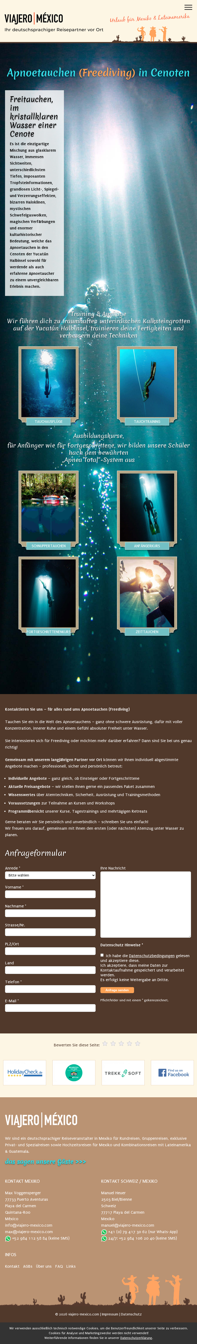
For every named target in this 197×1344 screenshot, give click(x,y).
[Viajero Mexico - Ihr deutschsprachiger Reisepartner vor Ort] (54, 29)
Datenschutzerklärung (136, 1338)
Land (9, 963)
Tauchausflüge (49, 421)
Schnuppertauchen (49, 546)
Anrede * (12, 868)
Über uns (44, 1266)
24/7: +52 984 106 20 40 (130, 1238)
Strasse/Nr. (15, 925)
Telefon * (13, 982)
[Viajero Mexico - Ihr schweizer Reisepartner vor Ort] (41, 1122)
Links (71, 1266)
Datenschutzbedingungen (152, 956)
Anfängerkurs (147, 546)
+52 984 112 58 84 (29, 1238)
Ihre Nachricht (113, 868)
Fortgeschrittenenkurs (49, 632)
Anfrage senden (117, 990)
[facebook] (172, 1072)
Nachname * (15, 906)
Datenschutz (131, 1314)
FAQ (59, 1266)
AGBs (27, 1266)
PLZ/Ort (12, 944)
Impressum (110, 1314)
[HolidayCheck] (24, 1072)
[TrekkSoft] (123, 1072)
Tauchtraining (147, 421)
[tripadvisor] (74, 1072)
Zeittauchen (147, 632)
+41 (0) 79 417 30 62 (127, 1232)
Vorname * (14, 887)
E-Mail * (12, 1001)
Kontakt (12, 1266)
